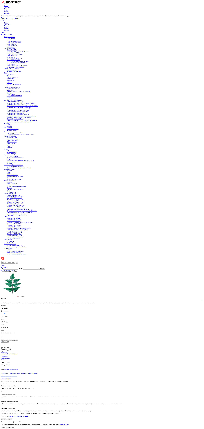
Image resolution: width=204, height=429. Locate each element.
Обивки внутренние (12, 140)
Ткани (5, 73)
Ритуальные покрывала (13, 139)
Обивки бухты (11, 143)
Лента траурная (11, 94)
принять (10, 419)
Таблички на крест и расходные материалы (19, 91)
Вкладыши (10, 126)
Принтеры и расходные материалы (13, 100)
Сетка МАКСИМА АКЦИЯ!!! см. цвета (18, 51)
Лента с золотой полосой (14, 42)
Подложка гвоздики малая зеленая (16, 213)
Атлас (8, 75)
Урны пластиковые (12, 130)
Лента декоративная (9, 37)
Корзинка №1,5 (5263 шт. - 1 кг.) (15, 201)
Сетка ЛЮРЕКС (11, 64)
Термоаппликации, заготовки (15, 176)
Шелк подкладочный (12, 77)
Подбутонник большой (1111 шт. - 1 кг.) (17, 208)
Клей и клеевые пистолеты (11, 68)
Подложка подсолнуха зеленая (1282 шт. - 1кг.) (19, 212)
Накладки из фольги (12, 156)
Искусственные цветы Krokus (15, 245)
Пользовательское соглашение (9, 376)
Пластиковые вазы (12, 98)
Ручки (8, 159)
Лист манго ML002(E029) (14, 218)
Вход (3, 265)
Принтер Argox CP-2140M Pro (15, 119)
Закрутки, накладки (12, 162)
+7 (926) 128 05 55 (15, 18)
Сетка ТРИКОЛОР (12, 55)
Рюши (8, 172)
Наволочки (10, 144)
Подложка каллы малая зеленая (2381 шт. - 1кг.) (20, 209)
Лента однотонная (12, 45)
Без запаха (10, 242)
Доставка (6, 9)
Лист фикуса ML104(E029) (14, 232)
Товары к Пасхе (8, 248)
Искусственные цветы (10, 244)
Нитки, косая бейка (12, 175)
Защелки (9, 163)
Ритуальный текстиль (10, 136)
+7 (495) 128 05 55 (5, 18)
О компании (7, 7)
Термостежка (10, 78)
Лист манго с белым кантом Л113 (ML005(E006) (20, 222)
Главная (3, 270)
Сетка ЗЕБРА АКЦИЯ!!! (13, 52)
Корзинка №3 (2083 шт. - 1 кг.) (15, 202)
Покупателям (4, 356)
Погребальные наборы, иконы (15, 189)
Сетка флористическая (10, 48)
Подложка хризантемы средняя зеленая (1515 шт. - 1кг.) (22, 211)
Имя (2, 268)
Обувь (8, 150)
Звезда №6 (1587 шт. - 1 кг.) (14, 198)
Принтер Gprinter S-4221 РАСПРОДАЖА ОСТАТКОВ (22, 120)
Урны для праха (8, 127)
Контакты (6, 13)
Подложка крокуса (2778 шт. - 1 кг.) (16, 215)
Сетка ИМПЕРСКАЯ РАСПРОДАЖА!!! (18, 61)
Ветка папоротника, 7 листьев (15, 236)
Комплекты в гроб (12, 137)
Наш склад (3, 353)
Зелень (5, 216)
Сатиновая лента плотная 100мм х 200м (18, 114)
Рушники (9, 147)
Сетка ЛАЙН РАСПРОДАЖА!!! (16, 67)
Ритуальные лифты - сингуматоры (13, 165)
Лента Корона (11, 38)
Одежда (6, 149)
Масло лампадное (12, 183)
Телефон (20, 268)
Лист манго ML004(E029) (14, 221)
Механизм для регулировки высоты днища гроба (20, 160)
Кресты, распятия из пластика (15, 157)
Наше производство (12, 353)
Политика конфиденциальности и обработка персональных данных (19, 373)
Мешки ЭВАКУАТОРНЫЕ (14, 96)
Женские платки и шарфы (14, 252)
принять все (11, 427)
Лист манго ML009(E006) (14, 226)
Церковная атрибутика (10, 180)
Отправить (41, 268)
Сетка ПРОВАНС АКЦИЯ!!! (15, 54)
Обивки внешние (11, 142)
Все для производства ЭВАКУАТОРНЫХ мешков (20, 134)
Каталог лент (10, 47)
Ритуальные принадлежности (12, 87)
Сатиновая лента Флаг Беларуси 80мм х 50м (19, 107)
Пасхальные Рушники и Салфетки (16, 186)
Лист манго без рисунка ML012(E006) (17, 229)
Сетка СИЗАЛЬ (11, 57)
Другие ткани (11, 74)
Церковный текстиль (12, 192)
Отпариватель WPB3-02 (13, 238)
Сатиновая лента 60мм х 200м (15, 101)
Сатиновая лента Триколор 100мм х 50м (18, 110)
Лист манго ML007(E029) (14, 225)
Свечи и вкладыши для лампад (15, 251)
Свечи (8, 185)
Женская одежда (11, 153)
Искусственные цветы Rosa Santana (16, 247)
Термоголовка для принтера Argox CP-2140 (19, 117)
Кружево (9, 170)
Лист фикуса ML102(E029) (14, 231)
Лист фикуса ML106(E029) (14, 234)
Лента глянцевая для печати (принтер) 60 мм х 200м (21, 116)
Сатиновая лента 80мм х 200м (15, 104)
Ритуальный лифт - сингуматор (15, 166)
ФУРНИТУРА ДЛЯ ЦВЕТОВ (12, 193)
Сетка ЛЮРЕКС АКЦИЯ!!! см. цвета (17, 65)
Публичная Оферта (6, 378)
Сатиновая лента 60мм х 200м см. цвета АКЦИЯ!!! (21, 103)
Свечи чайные (8, 239)
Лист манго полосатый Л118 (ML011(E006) (19, 228)
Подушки (9, 146)
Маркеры (9, 93)
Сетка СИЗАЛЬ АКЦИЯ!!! (14, 58)
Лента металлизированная (14, 41)
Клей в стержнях (11, 70)
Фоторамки (10, 90)
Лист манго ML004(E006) (14, 219)
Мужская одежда (11, 152)
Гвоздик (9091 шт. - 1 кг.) (13, 195)
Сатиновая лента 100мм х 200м (15, 113)
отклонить (3, 419)
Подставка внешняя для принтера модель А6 (19, 121)
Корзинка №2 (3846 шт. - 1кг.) (15, 203)
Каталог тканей (11, 86)
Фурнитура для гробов (10, 155)
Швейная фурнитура (9, 169)
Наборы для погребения (13, 88)
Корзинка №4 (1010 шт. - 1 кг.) (15, 206)
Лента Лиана (10, 39)
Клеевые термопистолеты (14, 71)
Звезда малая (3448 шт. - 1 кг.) (15, 196)
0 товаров (4, 267)
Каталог (6, 6)
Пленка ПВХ (10, 133)
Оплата (6, 10)
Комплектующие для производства (13, 132)
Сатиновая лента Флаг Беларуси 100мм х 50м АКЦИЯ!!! (22, 106)
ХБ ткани (9, 83)
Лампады (6, 123)
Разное (9, 97)
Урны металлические (12, 129)
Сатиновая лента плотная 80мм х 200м (17, 111)
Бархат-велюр (11, 80)
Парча (8, 81)
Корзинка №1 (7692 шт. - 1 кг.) (15, 199)
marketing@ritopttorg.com (11, 369)
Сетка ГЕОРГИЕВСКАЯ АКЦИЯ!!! (17, 62)
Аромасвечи (10, 241)
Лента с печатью (11, 44)
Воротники (10, 178)
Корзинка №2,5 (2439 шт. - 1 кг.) (15, 205)
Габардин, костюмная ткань (14, 84)
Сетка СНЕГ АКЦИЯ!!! (13, 60)
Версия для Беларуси (4, 383)
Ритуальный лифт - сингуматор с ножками (18, 167)
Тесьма (9, 173)
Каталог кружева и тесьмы (14, 179)
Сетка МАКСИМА (12, 50)
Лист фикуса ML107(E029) (14, 235)
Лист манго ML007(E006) (14, 224)
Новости (6, 11)
